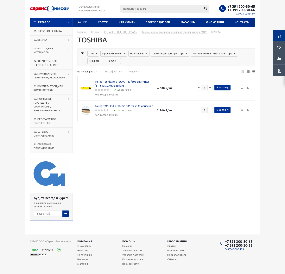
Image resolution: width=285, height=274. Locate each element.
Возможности (130, 263)
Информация (177, 241)
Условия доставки (133, 254)
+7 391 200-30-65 (241, 6)
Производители (158, 22)
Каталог (44, 22)
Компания (84, 241)
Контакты (242, 22)
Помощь (128, 241)
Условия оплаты (132, 250)
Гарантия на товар (133, 259)
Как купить (127, 22)
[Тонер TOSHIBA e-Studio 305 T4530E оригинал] (86, 110)
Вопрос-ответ (175, 250)
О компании (215, 22)
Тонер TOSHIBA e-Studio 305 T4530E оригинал (124, 106)
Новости (82, 250)
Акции (82, 22)
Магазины (188, 22)
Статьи (171, 246)
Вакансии (82, 259)
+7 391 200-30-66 (241, 10)
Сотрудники (84, 254)
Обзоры (172, 259)
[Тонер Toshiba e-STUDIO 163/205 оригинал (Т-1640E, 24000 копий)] (86, 88)
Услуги (103, 22)
